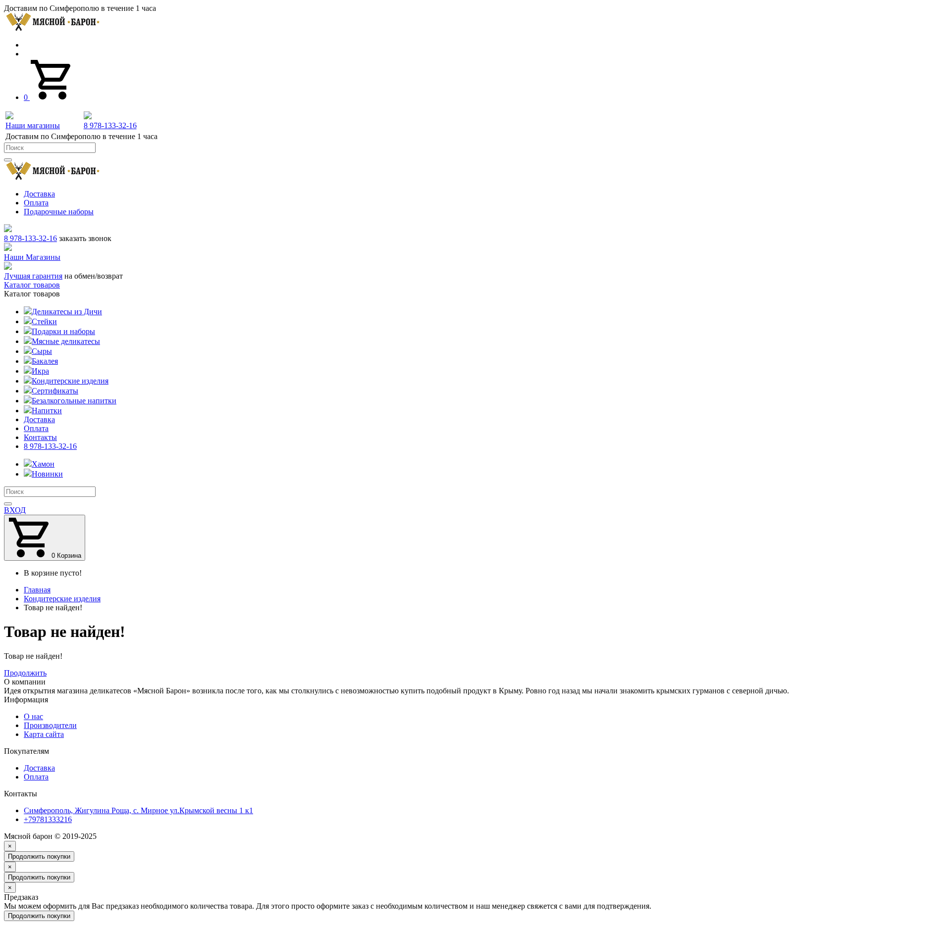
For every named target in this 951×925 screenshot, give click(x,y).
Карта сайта (44, 734)
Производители (50, 725)
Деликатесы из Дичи (67, 311)
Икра (40, 371)
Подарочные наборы (59, 211)
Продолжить (25, 673)
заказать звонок (85, 238)
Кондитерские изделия (70, 381)
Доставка (39, 194)
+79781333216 (48, 819)
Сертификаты (55, 391)
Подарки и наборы (63, 331)
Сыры (42, 351)
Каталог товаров (32, 285)
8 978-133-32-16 (30, 238)
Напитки (47, 410)
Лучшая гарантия (33, 276)
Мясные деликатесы (66, 341)
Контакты (40, 437)
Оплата (36, 202)
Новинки (47, 474)
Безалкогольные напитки (74, 400)
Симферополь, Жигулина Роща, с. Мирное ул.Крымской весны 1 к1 (138, 810)
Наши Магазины (32, 257)
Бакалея (45, 361)
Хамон (43, 464)
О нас (33, 716)
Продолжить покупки (39, 856)
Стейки (44, 321)
